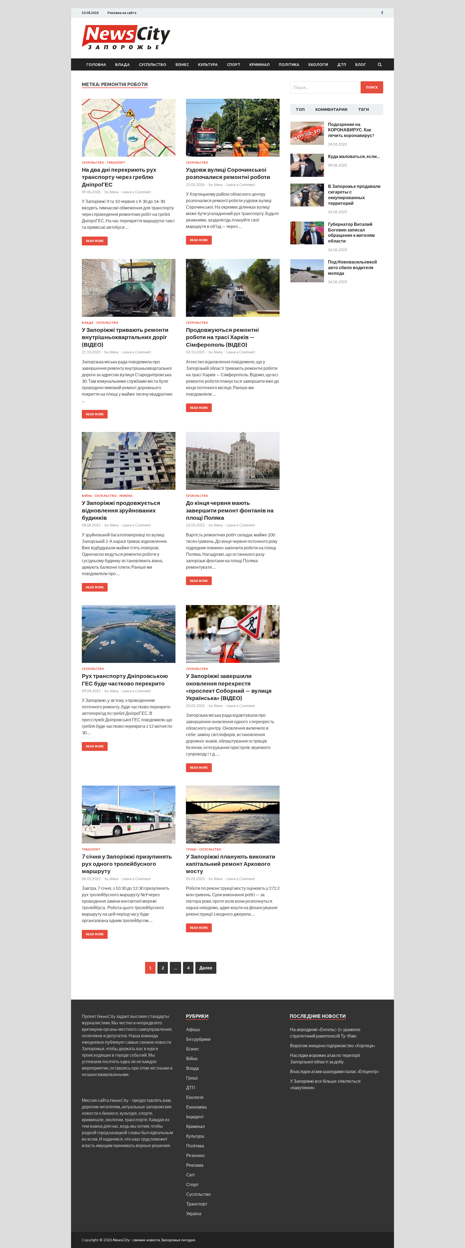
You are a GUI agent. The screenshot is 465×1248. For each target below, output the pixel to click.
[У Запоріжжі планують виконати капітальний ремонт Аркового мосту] (233, 817)
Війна (87, 495)
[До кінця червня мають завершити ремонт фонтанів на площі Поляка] (233, 463)
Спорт (233, 64)
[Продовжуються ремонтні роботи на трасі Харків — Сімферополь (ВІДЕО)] (233, 290)
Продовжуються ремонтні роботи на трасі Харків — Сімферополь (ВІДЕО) (222, 337)
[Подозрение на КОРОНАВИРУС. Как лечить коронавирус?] (307, 124)
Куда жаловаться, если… (354, 156)
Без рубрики (198, 1039)
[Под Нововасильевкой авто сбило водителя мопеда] (307, 262)
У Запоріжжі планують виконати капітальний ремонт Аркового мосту (230, 863)
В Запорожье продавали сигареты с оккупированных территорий (354, 194)
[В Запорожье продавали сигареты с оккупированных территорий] (307, 186)
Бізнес (182, 64)
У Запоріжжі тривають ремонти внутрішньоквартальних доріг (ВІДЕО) (125, 337)
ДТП (341, 64)
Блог (360, 64)
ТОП (300, 109)
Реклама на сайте (122, 13)
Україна (125, 495)
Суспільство (152, 64)
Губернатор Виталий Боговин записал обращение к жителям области (351, 232)
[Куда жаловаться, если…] (307, 156)
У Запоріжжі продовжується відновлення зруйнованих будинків (121, 510)
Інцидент (195, 1116)
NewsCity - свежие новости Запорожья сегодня (154, 1240)
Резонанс (195, 1155)
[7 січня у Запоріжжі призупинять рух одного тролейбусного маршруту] (128, 817)
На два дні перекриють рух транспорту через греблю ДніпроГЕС (119, 177)
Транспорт (116, 162)
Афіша (193, 1029)
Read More (95, 240)
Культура (208, 64)
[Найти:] (336, 87)
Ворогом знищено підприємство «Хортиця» (332, 1045)
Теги (363, 109)
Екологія (318, 64)
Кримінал (259, 64)
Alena (114, 192)
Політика (289, 64)
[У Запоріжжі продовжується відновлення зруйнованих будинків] (128, 463)
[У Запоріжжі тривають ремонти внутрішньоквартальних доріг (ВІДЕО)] (128, 290)
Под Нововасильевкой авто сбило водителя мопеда (352, 267)
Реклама (194, 1165)
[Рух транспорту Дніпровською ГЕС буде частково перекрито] (128, 636)
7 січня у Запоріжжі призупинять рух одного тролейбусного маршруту (127, 863)
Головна (96, 64)
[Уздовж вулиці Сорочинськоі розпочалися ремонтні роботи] (233, 130)
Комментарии (331, 109)
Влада (122, 64)
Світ (190, 1174)
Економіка (196, 1106)
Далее (205, 967)
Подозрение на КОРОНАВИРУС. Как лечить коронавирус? (351, 130)
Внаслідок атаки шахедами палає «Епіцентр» (334, 1071)
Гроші (191, 849)
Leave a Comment (136, 192)
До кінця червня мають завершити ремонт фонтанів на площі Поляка (230, 510)
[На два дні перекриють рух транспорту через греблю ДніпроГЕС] (128, 130)
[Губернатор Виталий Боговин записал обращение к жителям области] (307, 224)
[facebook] (382, 12)
